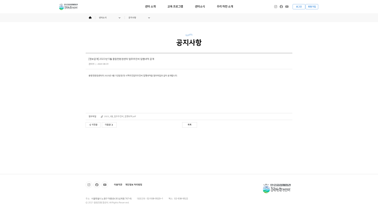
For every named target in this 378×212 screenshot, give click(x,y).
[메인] (90, 17)
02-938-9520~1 (155, 199)
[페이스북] (281, 6)
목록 (190, 125)
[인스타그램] (275, 6)
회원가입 (312, 6)
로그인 (299, 6)
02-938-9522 (181, 199)
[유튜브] (287, 6)
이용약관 (118, 184)
